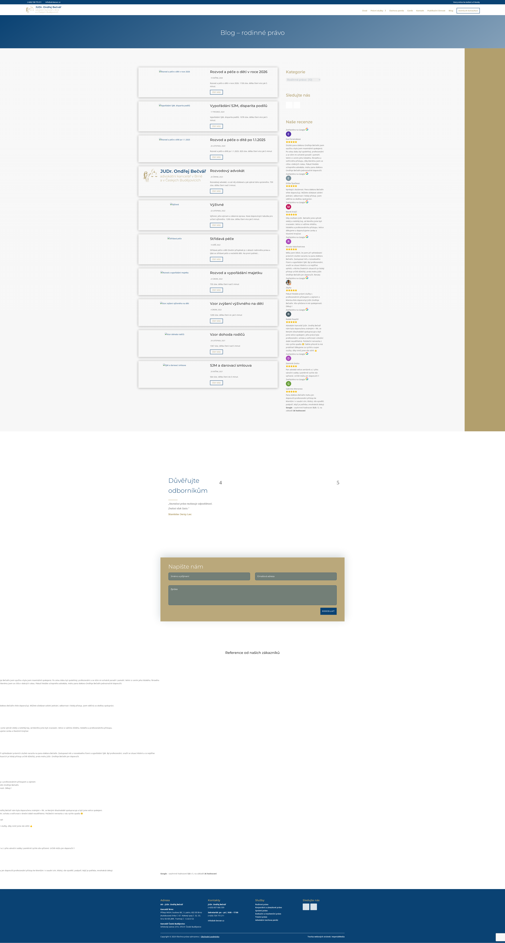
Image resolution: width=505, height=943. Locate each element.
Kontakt (420, 11)
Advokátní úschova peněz (266, 920)
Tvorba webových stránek (319, 936)
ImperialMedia (338, 936)
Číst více (216, 92)
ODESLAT (328, 611)
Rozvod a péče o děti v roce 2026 (238, 72)
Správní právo (261, 910)
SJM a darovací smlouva (231, 365)
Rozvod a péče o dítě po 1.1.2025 (237, 140)
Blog (451, 11)
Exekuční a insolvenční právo (268, 913)
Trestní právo (261, 917)
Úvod (364, 11)
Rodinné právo (261, 904)
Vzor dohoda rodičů (227, 334)
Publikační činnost (436, 11)
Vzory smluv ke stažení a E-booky (466, 2)
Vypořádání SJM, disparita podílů (238, 106)
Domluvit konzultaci (468, 10)
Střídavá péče (222, 239)
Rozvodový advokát (227, 171)
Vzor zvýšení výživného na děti (237, 303)
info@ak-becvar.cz (216, 920)
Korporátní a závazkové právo (268, 907)
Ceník (410, 11)
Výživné (217, 205)
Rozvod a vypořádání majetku (236, 273)
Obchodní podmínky (210, 936)
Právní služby (377, 11)
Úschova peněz (396, 11)
